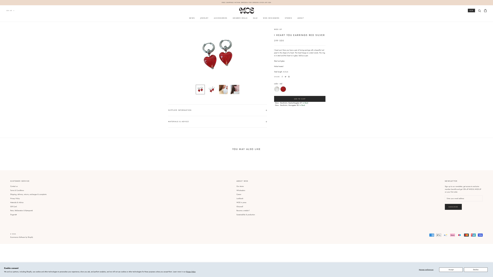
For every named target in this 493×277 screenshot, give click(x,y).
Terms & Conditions (17, 190)
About (300, 18)
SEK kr (9, 11)
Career (238, 194)
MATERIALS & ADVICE (178, 121)
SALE (255, 18)
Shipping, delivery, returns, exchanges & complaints (28, 194)
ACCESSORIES (220, 18)
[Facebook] (282, 76)
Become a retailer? (243, 210)
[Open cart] (485, 10)
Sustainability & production (245, 214)
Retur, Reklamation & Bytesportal (21, 210)
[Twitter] (285, 76)
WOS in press (241, 202)
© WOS (13, 234)
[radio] (276, 89)
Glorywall (239, 206)
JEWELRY (204, 18)
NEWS (192, 18)
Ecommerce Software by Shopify (21, 237)
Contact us (14, 186)
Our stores (240, 186)
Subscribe (453, 207)
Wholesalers (240, 190)
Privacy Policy (191, 271)
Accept (451, 269)
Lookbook (239, 198)
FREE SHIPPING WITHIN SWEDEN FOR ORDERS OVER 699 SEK (246, 2)
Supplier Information (179, 110)
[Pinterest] (289, 76)
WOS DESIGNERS (271, 18)
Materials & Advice (16, 202)
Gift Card (13, 206)
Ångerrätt (13, 214)
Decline (475, 269)
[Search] (479, 10)
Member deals (240, 18)
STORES (288, 18)
